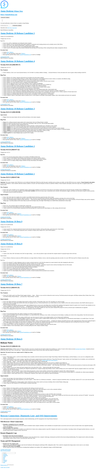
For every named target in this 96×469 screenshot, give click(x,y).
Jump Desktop (12, 11)
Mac (8, 52)
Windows (11, 52)
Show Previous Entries (5, 450)
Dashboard (5, 455)
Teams (4, 456)
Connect (5, 461)
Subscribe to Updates (5, 17)
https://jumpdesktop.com (9, 14)
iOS (4, 459)
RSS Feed (9, 27)
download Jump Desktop (80, 349)
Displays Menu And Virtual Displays (49, 360)
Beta (4, 462)
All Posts (5, 454)
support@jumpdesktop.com (25, 54)
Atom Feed (14, 27)
